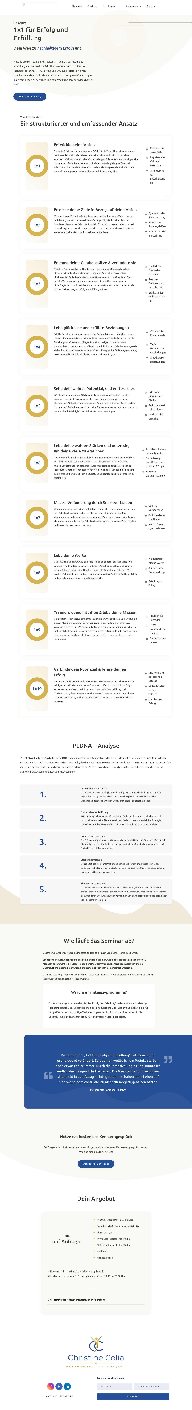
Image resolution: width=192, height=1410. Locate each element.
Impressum (51, 1396)
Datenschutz (66, 1396)
